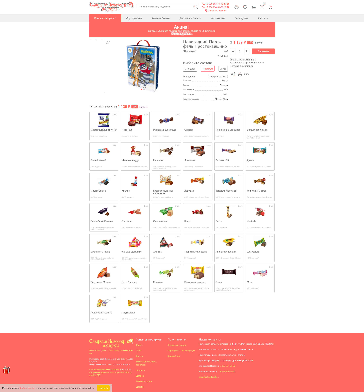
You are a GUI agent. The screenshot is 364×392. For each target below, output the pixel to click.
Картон (139, 345)
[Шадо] (198, 211)
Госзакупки (241, 18)
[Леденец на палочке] (104, 303)
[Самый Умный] (104, 150)
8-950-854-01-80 (227, 366)
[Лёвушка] (198, 181)
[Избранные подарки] (245, 7)
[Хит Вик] (166, 242)
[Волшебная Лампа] (260, 120)
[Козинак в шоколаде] (198, 272)
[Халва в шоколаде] (135, 242)
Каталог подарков (104, 18)
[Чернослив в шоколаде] (229, 120)
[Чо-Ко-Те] (260, 211)
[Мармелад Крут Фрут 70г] (104, 120)
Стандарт (190, 69)
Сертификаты (134, 18)
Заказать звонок (216, 10)
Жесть (225, 80)
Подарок (6, 376)
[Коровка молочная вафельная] (166, 181)
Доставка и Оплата (190, 18)
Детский (140, 376)
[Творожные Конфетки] (198, 242)
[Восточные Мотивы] (104, 272)
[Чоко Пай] (135, 120)
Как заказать (218, 18)
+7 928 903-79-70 (214, 3)
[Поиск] (196, 7)
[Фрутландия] (135, 303)
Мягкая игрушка (144, 381)
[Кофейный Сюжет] (260, 181)
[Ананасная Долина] (229, 242)
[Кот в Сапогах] (135, 272)
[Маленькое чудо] (135, 150)
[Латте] (229, 211)
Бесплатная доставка (241, 66)
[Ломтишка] (198, 150)
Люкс (223, 69)
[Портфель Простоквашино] (143, 66)
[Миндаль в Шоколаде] (166, 120)
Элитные (140, 370)
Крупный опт (173, 356)
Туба (138, 350)
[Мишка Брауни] (104, 181)
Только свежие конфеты (243, 59)
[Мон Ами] (166, 272)
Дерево (139, 387)
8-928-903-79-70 (227, 371)
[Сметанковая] (166, 211)
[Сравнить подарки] (253, 7)
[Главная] (111, 1)
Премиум (208, 69)
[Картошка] (166, 150)
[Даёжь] (260, 150)
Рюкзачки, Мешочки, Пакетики (146, 363)
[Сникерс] (198, 120)
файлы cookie (27, 388)
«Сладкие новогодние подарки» (105, 369)
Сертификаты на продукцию (181, 350)
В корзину (263, 51)
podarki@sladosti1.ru (209, 377)
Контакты (262, 18)
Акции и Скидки (160, 18)
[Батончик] (135, 211)
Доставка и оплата (176, 345)
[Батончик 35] (229, 150)
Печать (246, 74)
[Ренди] (229, 272)
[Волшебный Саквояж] (104, 211)
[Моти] (260, 272)
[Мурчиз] (135, 181)
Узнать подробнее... (182, 33)
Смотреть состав (217, 76)
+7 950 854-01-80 (214, 7)
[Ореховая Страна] (104, 242)
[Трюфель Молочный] (229, 181)
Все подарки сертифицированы (247, 62)
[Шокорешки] (260, 242)
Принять (103, 388)
